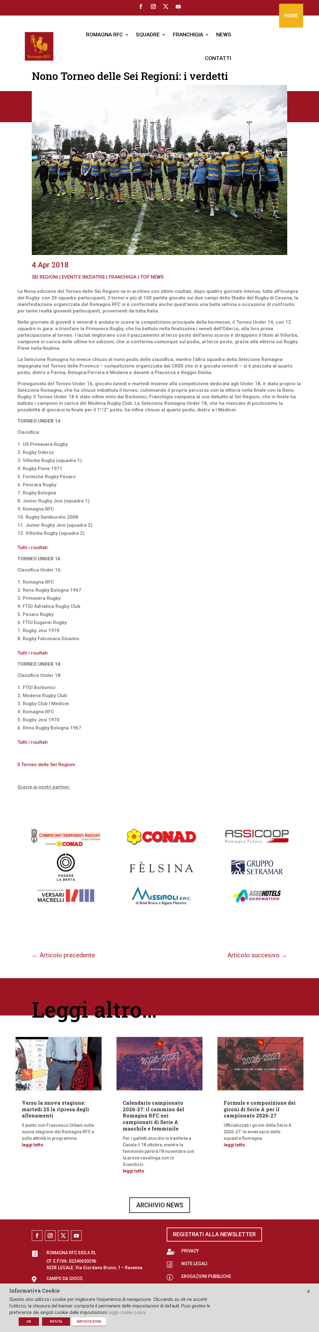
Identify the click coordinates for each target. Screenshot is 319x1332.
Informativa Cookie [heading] (34, 1291)
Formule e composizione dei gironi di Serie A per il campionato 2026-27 (260, 1109)
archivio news (159, 1205)
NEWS (223, 34)
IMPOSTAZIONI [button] (89, 1322)
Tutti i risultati (32, 547)
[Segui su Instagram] (153, 7)
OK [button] (28, 1322)
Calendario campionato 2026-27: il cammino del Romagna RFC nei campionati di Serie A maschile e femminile (153, 1115)
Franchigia (122, 277)
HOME (291, 16)
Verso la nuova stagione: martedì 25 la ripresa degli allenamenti (55, 1109)
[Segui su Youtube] (178, 7)
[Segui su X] (166, 7)
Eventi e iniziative (83, 277)
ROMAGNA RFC (104, 34)
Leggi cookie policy (126, 1312)
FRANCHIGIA (188, 34)
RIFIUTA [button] (56, 1322)
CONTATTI (218, 58)
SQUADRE (148, 34)
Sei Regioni (45, 277)
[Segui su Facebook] (141, 7)
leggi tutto (32, 1144)
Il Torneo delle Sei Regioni (46, 764)
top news (152, 277)
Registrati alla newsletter (214, 1234)
